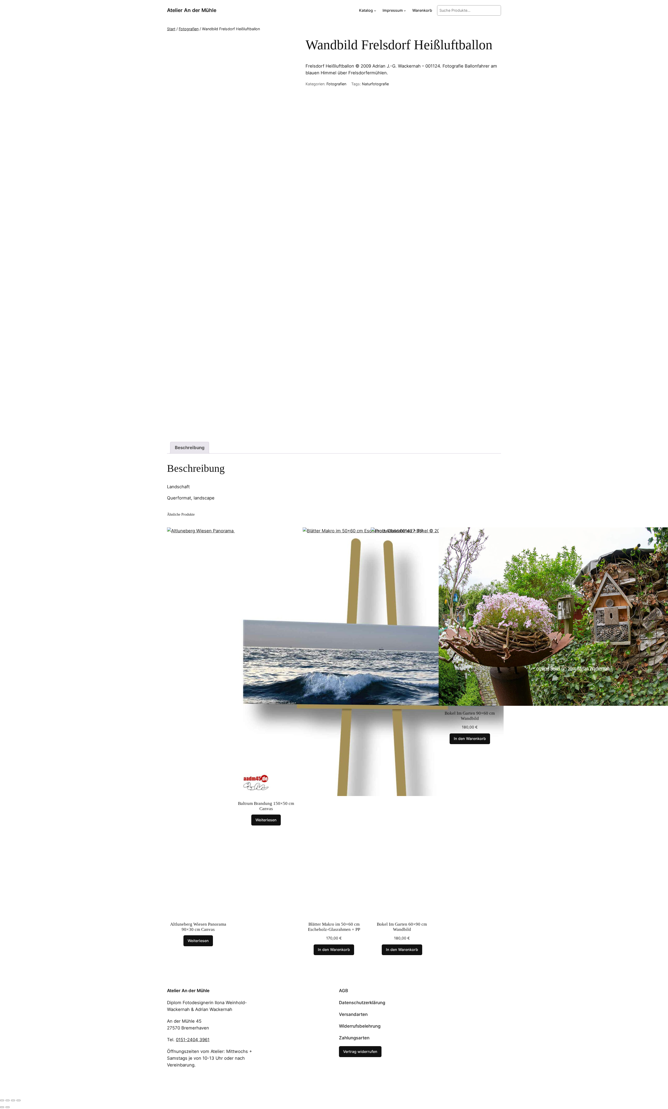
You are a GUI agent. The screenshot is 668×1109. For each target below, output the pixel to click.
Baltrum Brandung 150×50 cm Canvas (266, 806)
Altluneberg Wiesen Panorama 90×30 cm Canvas (198, 927)
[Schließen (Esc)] (18, 1100)
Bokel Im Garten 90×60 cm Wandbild (470, 716)
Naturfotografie (375, 84)
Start (171, 29)
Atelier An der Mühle (191, 10)
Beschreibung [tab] (190, 447)
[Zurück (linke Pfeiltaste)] (2, 1107)
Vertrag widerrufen (360, 1051)
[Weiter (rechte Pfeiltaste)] (7, 1107)
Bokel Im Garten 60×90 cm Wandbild (402, 927)
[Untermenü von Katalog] (375, 10)
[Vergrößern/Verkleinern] (2, 1100)
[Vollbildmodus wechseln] (7, 1100)
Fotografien (189, 29)
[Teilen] (13, 1100)
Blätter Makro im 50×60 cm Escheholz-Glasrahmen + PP (334, 927)
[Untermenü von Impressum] (405, 10)
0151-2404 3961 (193, 1039)
